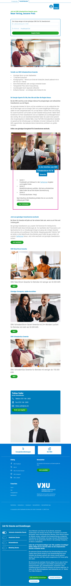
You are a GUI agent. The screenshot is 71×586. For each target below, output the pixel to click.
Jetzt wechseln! (17, 242)
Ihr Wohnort (15, 28)
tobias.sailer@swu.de (22, 406)
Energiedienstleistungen (23, 452)
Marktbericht (13, 495)
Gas (11, 490)
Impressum (28, 505)
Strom (12, 487)
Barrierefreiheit (36, 505)
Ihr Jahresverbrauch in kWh (20, 24)
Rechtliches (13, 505)
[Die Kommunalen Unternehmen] (46, 488)
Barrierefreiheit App (46, 505)
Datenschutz (21, 505)
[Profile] (51, 6)
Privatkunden (14, 1)
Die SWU (49, 452)
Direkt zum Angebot (19, 410)
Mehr (14, 286)
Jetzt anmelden (43, 470)
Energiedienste (14, 492)
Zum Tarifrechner (23, 204)
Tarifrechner (43, 182)
